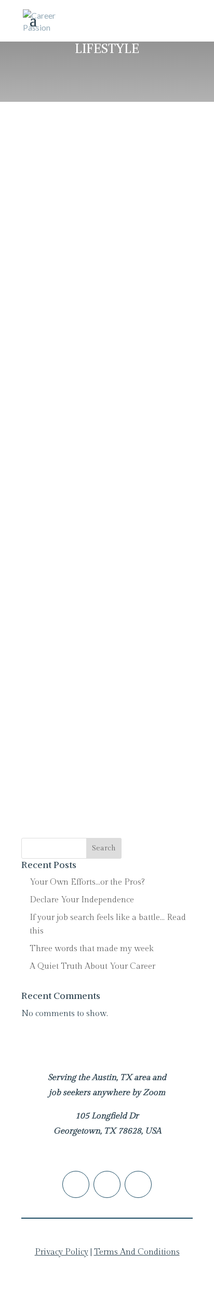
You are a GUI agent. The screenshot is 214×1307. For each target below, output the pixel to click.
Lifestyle (96, 194)
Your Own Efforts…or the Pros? (87, 882)
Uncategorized (64, 207)
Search (104, 848)
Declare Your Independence (87, 180)
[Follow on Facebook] (107, 1184)
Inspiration (105, 645)
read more (50, 344)
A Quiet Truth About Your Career (98, 420)
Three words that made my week (92, 949)
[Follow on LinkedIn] (75, 1184)
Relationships (147, 194)
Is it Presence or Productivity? (92, 632)
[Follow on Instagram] (138, 1184)
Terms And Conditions (137, 1252)
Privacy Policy (61, 1252)
